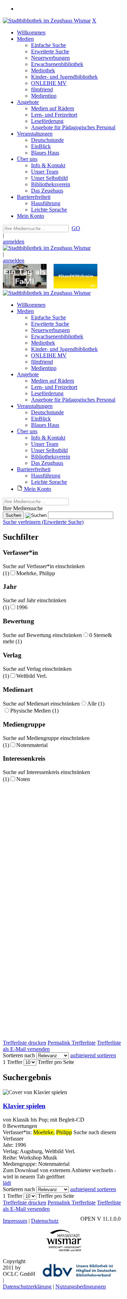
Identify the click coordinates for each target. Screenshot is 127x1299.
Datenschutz (45, 1221)
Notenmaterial (32, 745)
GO (76, 228)
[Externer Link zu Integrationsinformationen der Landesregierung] (75, 287)
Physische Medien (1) (34, 711)
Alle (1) (95, 704)
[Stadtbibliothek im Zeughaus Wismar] (47, 21)
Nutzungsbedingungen (80, 1287)
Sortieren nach (19, 1055)
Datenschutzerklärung (27, 1287)
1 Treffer (12, 1062)
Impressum (15, 1221)
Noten (23, 779)
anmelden (13, 242)
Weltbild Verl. (31, 676)
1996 (22, 607)
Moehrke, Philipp (35, 573)
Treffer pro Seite (56, 1062)
